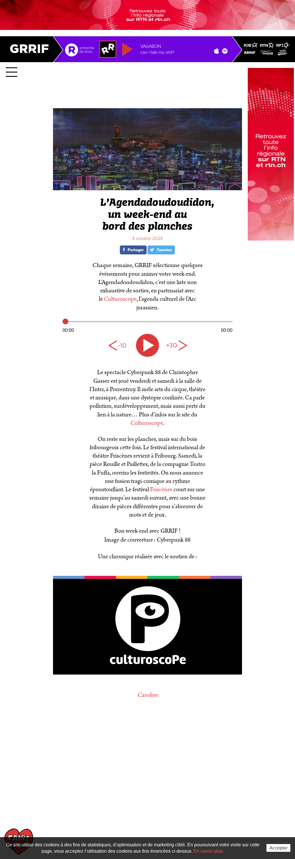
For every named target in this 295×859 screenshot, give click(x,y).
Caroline (147, 695)
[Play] (147, 345)
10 (118, 345)
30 (176, 345)
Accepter (278, 847)
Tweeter (164, 249)
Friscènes (161, 489)
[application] (147, 325)
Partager (135, 249)
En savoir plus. (209, 851)
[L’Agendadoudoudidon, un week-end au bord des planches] (147, 187)
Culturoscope (120, 299)
